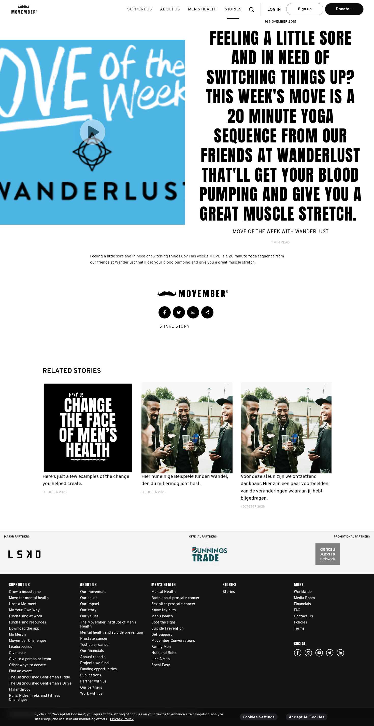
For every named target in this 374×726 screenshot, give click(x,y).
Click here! (308, 653)
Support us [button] (139, 9)
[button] (253, 9)
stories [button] (233, 9)
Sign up (305, 9)
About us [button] (170, 9)
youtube (319, 653)
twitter (330, 653)
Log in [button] (274, 10)
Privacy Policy (122, 719)
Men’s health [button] (202, 9)
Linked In (340, 653)
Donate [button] (339, 11)
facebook (297, 653)
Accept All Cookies (306, 717)
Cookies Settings (259, 717)
